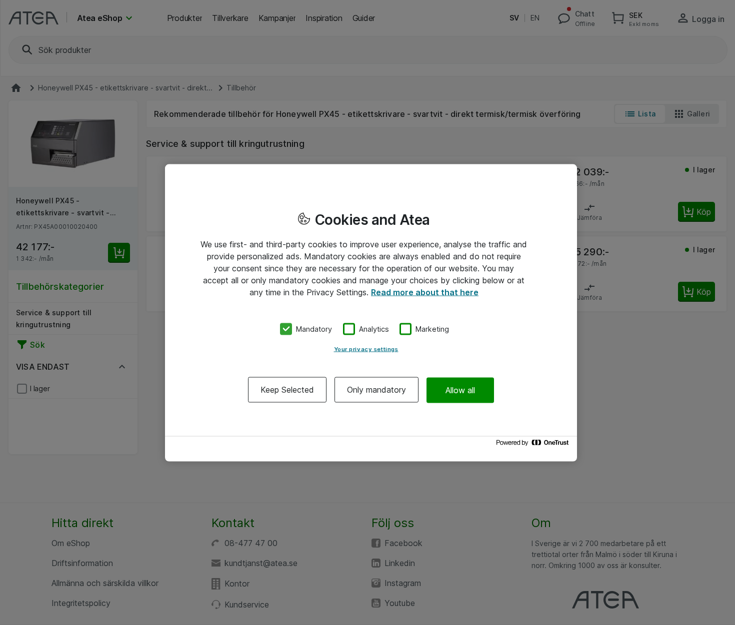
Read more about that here (424, 292)
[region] (371, 312)
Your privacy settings (366, 349)
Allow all (460, 390)
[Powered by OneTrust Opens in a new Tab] (534, 445)
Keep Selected (287, 390)
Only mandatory (376, 390)
